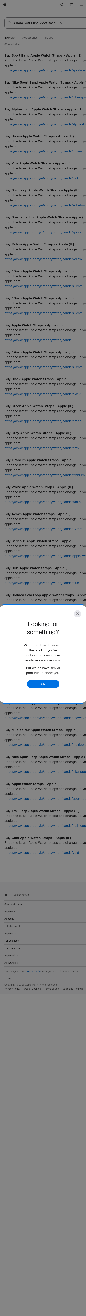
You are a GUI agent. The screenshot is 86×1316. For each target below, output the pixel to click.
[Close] (77, 613)
